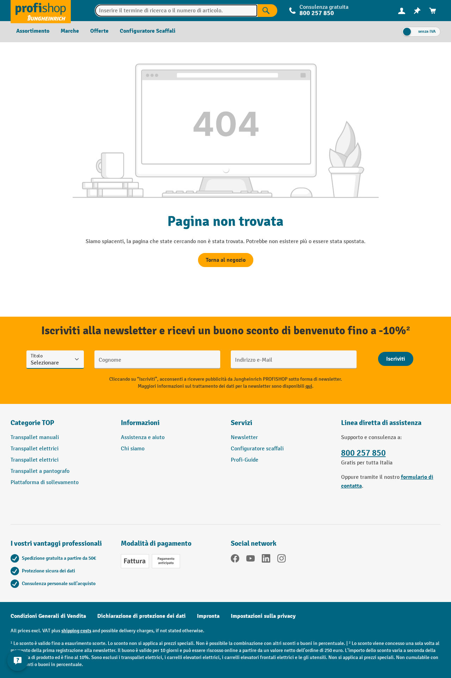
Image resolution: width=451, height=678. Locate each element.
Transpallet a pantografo (40, 471)
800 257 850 (363, 453)
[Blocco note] (417, 10)
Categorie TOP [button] (32, 422)
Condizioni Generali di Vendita (48, 616)
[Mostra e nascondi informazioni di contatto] (17, 660)
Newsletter (244, 437)
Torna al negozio (226, 260)
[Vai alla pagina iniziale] (41, 10)
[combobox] (176, 10)
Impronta (208, 616)
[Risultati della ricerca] (267, 10)
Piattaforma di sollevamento (45, 482)
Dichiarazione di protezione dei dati (141, 616)
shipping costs (76, 631)
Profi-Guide (244, 460)
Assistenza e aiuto (143, 437)
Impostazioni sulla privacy (263, 616)
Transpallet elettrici (34, 448)
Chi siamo (132, 448)
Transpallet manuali (35, 437)
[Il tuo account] (401, 10)
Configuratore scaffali (257, 448)
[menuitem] (401, 10)
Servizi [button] (241, 422)
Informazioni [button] (140, 422)
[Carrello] (432, 10)
